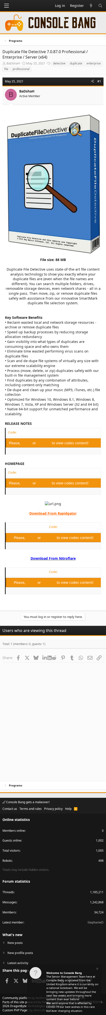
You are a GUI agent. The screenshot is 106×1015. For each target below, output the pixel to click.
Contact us (9, 809)
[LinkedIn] (45, 657)
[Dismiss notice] (97, 969)
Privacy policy (53, 809)
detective (59, 63)
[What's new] (91, 5)
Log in (27, 443)
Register (44, 443)
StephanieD (96, 922)
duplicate (76, 63)
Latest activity (17, 963)
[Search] (100, 5)
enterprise (94, 63)
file (6, 69)
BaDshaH (13, 63)
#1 (99, 81)
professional (21, 69)
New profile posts (20, 953)
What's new (12, 934)
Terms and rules (30, 809)
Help (68, 809)
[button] (6, 5)
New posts (15, 943)
